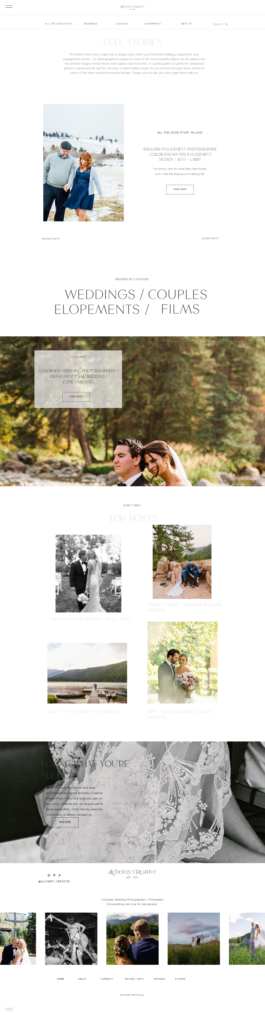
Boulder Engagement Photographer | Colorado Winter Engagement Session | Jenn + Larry (180, 154)
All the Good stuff (173, 132)
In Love (197, 132)
